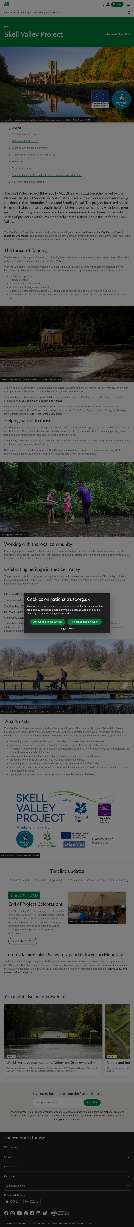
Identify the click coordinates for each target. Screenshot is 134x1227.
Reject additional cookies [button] (85, 622)
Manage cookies (66, 628)
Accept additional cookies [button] (47, 622)
